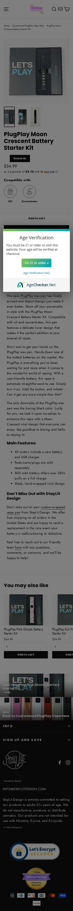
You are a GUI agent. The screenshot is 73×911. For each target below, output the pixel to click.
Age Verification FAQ (36, 273)
